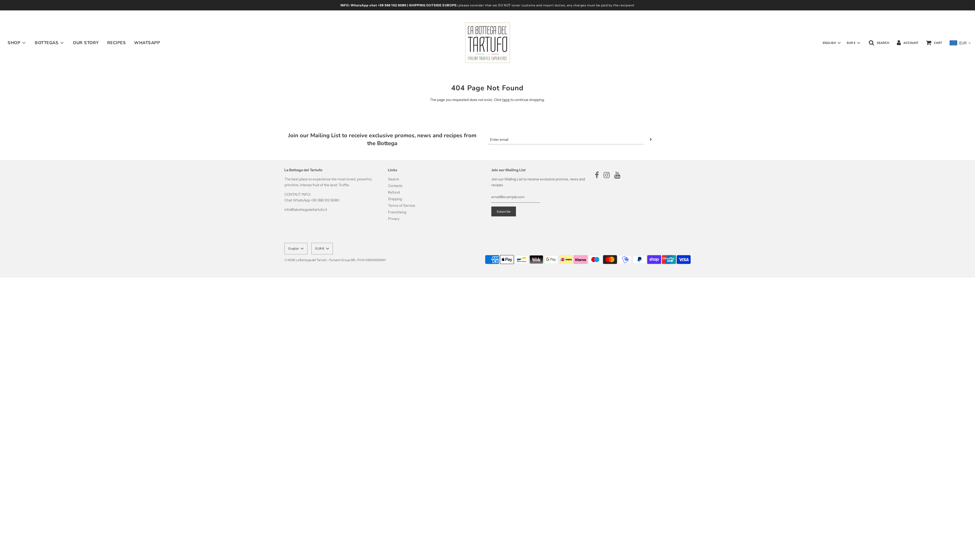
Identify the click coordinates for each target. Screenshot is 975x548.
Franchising (397, 212)
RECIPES (116, 43)
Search (393, 179)
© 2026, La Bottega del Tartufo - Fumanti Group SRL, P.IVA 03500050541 (335, 260)
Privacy (393, 218)
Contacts (395, 185)
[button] (831, 43)
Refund (394, 192)
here (506, 99)
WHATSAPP (147, 43)
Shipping (395, 199)
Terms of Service (401, 205)
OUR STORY (86, 43)
